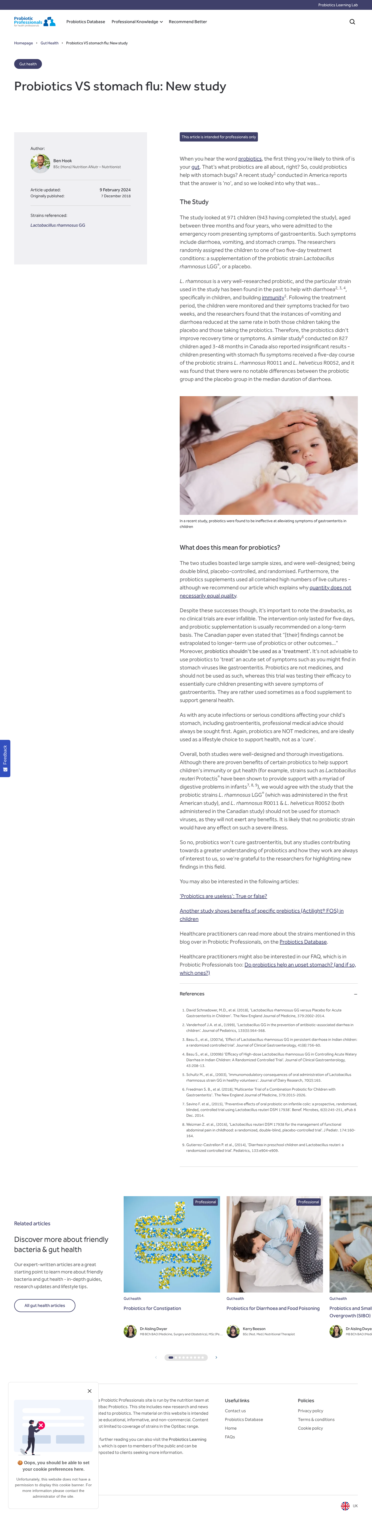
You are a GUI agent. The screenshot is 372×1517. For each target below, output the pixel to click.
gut (195, 167)
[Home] (35, 22)
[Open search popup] (352, 21)
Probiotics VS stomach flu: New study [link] (97, 43)
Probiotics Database (85, 21)
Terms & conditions (316, 1419)
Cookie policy (310, 1428)
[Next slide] (216, 1357)
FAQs (230, 1436)
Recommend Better (188, 21)
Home (231, 1428)
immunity (273, 297)
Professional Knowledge (135, 21)
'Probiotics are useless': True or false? (223, 896)
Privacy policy (310, 1410)
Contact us (235, 1410)
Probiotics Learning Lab (338, 5)
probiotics (250, 158)
